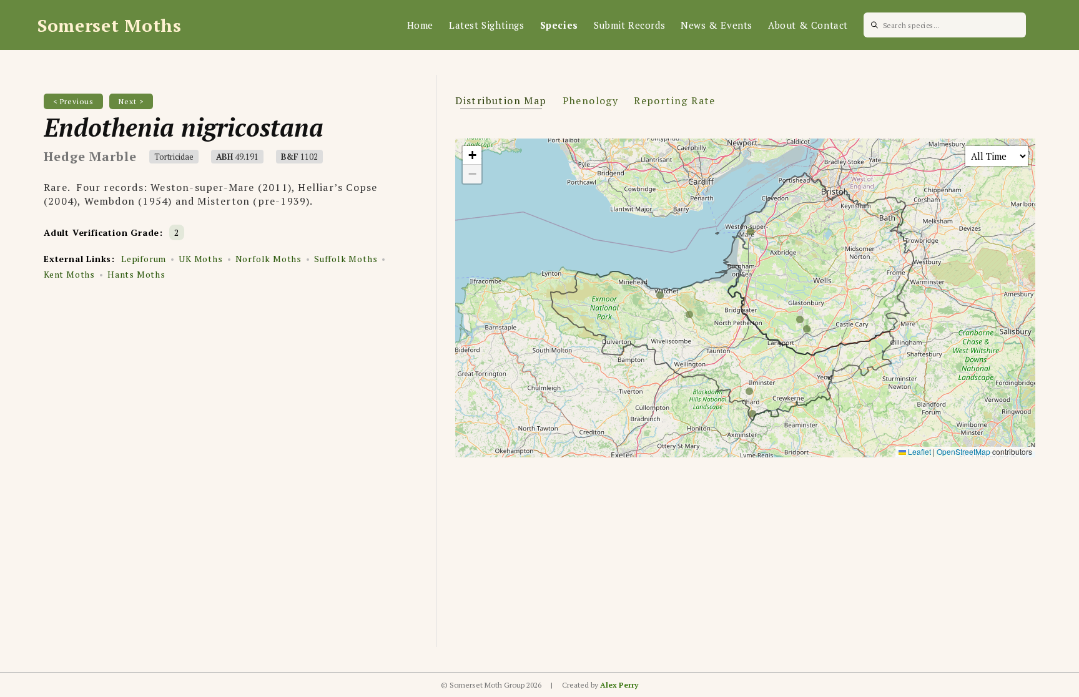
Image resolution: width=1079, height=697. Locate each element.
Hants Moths (136, 274)
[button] (472, 155)
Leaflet (918, 451)
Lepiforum (143, 259)
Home (420, 25)
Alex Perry (619, 685)
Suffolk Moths (345, 259)
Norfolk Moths (268, 259)
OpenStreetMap (963, 451)
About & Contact (808, 25)
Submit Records (629, 25)
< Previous (73, 101)
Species (559, 25)
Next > (131, 101)
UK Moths (200, 259)
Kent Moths (69, 274)
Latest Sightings (487, 25)
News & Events (716, 25)
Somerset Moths (109, 25)
